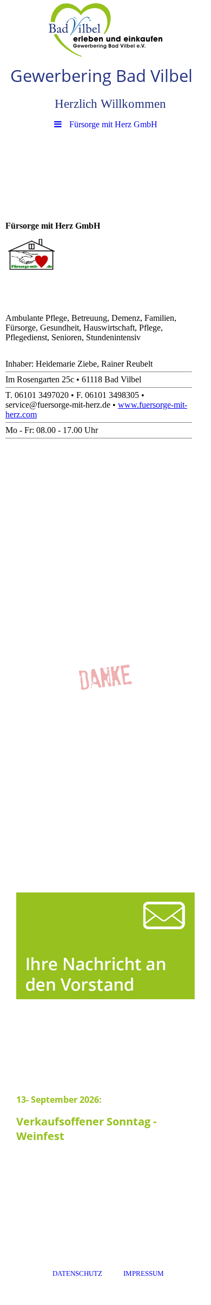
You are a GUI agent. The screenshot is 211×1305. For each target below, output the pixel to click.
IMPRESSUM (143, 1273)
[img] (105, 29)
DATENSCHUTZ (77, 1273)
